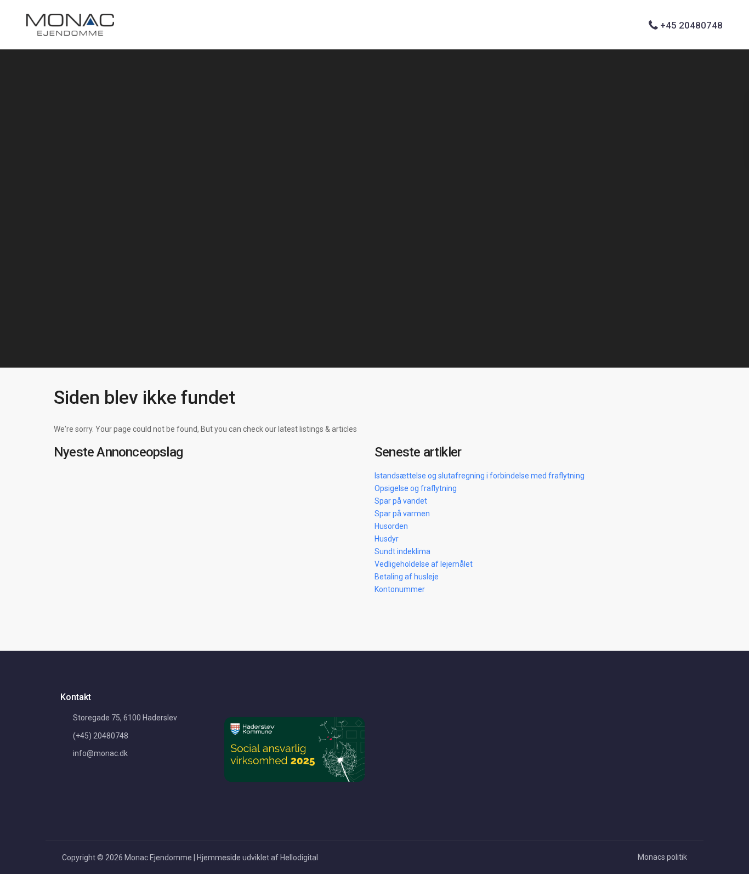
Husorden (391, 526)
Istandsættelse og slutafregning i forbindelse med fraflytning (479, 475)
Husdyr (386, 538)
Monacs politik (662, 857)
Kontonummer (399, 589)
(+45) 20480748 (100, 735)
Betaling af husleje (406, 576)
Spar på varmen (402, 513)
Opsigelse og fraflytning (415, 488)
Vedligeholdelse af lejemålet (423, 564)
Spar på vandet (400, 501)
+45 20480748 (691, 25)
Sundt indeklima (402, 551)
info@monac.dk (100, 753)
